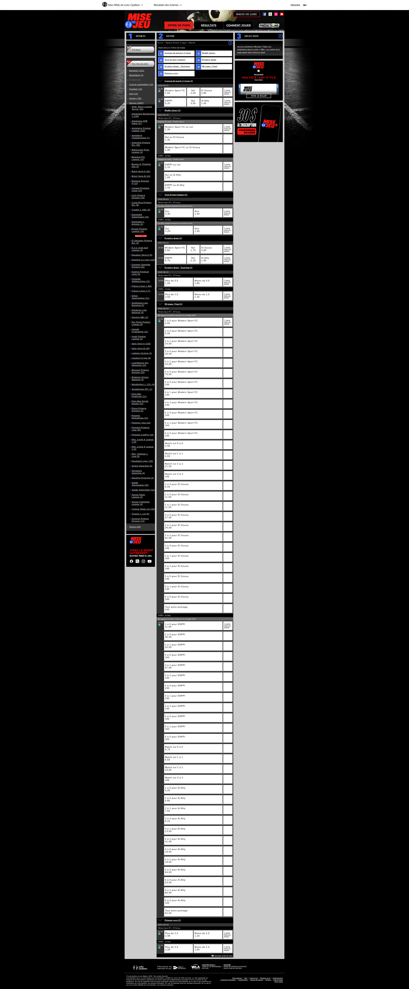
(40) (141, 429)
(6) (140, 304)
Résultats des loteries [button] (164, 6)
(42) (141, 266)
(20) (140, 371)
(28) (141, 348)
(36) (135, 98)
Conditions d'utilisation (228, 980)
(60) (141, 171)
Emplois (268, 980)
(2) (142, 353)
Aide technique (237, 978)
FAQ (245, 978)
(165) (141, 344)
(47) (139, 122)
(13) (133, 94)
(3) (136, 75)
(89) (142, 286)
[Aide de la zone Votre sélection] (280, 36)
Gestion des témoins (256, 980)
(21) (141, 297)
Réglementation (278, 978)
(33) (135, 527)
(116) (141, 129)
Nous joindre (278, 981)
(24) (141, 176)
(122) (136, 71)
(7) (141, 136)
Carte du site (254, 978)
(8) (141, 210)
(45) (143, 509)
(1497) (136, 103)
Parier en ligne (246, 14)
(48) (142, 108)
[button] (123, 4)
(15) (135, 89)
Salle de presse (278, 980)
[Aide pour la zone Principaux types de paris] (230, 43)
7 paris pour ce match (227, 91)
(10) (141, 84)
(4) (141, 151)
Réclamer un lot (265, 978)
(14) (138, 158)
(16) (138, 196)
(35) (142, 461)
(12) (141, 280)
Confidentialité (243, 980)
